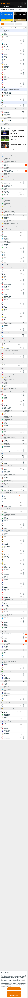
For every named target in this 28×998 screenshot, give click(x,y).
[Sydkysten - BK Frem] (13, 306)
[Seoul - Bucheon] (13, 641)
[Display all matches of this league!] (26, 124)
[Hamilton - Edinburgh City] (13, 573)
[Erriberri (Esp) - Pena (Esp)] (13, 734)
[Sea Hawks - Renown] (13, 647)
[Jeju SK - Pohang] (13, 637)
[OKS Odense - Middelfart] (13, 290)
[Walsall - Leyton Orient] (13, 76)
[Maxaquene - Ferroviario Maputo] (13, 450)
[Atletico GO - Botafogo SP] (13, 192)
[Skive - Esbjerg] (13, 316)
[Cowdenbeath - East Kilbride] (13, 553)
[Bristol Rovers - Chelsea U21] (13, 347)
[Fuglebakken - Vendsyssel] (13, 313)
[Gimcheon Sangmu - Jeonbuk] (13, 634)
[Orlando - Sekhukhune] (13, 625)
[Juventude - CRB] (13, 195)
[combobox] (13, 28)
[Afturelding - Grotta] (13, 385)
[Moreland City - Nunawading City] (13, 164)
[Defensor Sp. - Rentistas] (13, 684)
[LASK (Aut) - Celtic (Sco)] (13, 99)
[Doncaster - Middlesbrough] (13, 37)
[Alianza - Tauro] (13, 456)
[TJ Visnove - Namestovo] (13, 612)
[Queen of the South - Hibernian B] (13, 586)
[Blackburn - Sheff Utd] (13, 43)
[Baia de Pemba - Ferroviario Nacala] (13, 447)
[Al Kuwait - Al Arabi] (13, 422)
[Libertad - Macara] (13, 335)
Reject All (14, 992)
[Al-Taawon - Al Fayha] (13, 521)
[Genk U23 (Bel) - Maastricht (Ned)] (13, 724)
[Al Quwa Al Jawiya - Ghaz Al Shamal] (13, 408)
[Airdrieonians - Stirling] (13, 533)
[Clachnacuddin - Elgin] (13, 547)
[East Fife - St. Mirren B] (13, 563)
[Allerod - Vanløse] (13, 273)
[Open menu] (25, 3)
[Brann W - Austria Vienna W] (13, 371)
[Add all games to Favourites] (1, 31)
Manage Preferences (14, 995)
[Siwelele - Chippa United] (13, 628)
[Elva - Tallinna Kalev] (13, 365)
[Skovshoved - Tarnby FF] (13, 303)
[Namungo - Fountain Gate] (13, 674)
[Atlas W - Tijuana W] (13, 441)
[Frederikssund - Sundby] (13, 280)
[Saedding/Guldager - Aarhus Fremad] (13, 296)
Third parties (22, 980)
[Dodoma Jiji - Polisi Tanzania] (13, 678)
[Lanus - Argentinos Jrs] (13, 111)
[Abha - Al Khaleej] (13, 517)
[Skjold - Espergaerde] (13, 320)
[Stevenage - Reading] (13, 70)
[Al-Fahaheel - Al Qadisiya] (13, 426)
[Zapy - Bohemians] (13, 258)
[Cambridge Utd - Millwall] (13, 50)
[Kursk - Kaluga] (13, 495)
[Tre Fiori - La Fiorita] (13, 511)
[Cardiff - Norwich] (13, 33)
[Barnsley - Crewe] (13, 40)
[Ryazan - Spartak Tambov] (13, 502)
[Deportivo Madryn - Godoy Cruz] (13, 121)
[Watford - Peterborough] (13, 80)
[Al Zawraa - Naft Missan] (13, 404)
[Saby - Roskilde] (13, 293)
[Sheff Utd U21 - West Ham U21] (13, 356)
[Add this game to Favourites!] (1, 34)
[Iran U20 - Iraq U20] (13, 711)
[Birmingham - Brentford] (13, 83)
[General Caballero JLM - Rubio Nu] (13, 468)
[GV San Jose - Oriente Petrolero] (13, 182)
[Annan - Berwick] (13, 540)
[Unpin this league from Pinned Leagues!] (8, 31)
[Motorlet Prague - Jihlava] (13, 251)
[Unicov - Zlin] (13, 255)
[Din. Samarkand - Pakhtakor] (13, 699)
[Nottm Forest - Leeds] (13, 86)
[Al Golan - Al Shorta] (13, 398)
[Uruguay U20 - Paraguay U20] (13, 718)
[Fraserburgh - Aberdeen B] (13, 570)
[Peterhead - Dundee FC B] (13, 583)
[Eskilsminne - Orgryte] (13, 665)
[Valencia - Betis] (13, 105)
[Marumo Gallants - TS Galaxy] (13, 621)
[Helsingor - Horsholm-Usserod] (13, 283)
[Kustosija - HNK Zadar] (13, 232)
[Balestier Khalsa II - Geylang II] (13, 602)
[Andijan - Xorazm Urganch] (13, 692)
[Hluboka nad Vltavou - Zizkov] (13, 261)
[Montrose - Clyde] (13, 580)
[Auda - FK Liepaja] (13, 432)
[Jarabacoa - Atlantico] (13, 326)
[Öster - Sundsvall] (13, 656)
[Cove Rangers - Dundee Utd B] (13, 550)
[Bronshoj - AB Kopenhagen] (13, 310)
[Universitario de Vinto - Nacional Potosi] (13, 185)
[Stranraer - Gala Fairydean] (13, 596)
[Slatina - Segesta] (13, 235)
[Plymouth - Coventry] (13, 60)
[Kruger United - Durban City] (13, 618)
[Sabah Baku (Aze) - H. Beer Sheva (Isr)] (13, 92)
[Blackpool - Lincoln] (13, 47)
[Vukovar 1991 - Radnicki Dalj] (13, 239)
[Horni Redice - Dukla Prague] (13, 248)
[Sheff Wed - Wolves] (13, 63)
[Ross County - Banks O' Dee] (13, 590)
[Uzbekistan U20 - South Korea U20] (13, 715)
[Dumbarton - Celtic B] (13, 560)
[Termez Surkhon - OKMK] (13, 696)
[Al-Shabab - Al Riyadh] (13, 527)
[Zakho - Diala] (13, 401)
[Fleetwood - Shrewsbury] (13, 53)
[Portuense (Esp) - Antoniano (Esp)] (13, 737)
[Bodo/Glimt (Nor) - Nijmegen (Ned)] (13, 96)
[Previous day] (2, 28)
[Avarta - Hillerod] (13, 277)
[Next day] (25, 28)
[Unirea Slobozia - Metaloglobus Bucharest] (13, 489)
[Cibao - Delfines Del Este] (13, 329)
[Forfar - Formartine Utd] (13, 567)
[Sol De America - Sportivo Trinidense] (13, 472)
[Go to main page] (7, 3)
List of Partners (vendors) (6, 986)
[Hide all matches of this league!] (26, 30)
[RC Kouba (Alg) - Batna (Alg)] (13, 727)
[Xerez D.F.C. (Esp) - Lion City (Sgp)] (13, 731)
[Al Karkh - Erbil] (13, 394)
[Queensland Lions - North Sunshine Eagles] (13, 171)
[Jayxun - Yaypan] (13, 705)
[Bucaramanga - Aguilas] (13, 218)
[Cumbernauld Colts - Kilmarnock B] (13, 557)
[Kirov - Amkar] (13, 499)
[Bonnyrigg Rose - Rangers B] (13, 543)
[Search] (22, 3)
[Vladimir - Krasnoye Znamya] (13, 505)
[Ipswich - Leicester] (13, 57)
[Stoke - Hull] (13, 73)
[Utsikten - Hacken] (13, 668)
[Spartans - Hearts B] (13, 593)
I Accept (14, 988)
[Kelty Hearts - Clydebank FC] (13, 576)
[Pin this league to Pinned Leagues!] (16, 109)
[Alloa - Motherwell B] (13, 537)
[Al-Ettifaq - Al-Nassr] (13, 524)
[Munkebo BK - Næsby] (13, 287)
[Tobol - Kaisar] (13, 414)
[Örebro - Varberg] (13, 653)
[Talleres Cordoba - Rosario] (13, 115)
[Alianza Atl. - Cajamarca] (13, 478)
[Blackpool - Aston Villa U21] (13, 344)
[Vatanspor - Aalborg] (13, 300)
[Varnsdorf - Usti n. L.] (13, 245)
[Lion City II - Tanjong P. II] (13, 606)
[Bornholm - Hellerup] (13, 270)
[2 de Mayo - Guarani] (13, 462)
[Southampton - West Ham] (13, 67)
